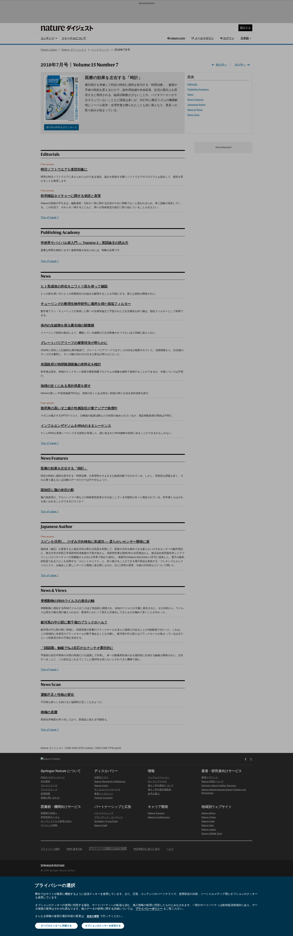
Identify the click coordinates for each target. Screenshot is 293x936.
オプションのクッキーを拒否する (103, 925)
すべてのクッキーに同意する (56, 925)
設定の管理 (93, 916)
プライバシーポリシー (149, 908)
